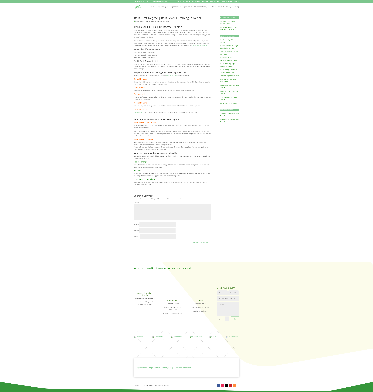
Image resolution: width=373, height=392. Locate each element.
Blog (223, 1)
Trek (177, 1)
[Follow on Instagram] (222, 385)
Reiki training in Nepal (200, 45)
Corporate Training (231, 1)
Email (136, 230)
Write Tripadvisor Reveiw (145, 294)
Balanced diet (138, 112)
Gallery (228, 7)
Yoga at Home (141, 368)
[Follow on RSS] (234, 385)
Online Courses (217, 7)
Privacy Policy (167, 368)
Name (136, 224)
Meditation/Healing (200, 7)
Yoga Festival (154, 368)
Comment (138, 202)
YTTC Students (195, 1)
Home (153, 7)
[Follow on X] (226, 385)
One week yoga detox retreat (229, 76)
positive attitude (171, 75)
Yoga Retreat (175, 7)
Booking (236, 7)
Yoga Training (161, 7)
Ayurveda (187, 7)
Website (136, 236)
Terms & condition (183, 368)
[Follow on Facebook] (218, 385)
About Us (185, 1)
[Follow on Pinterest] (230, 385)
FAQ (211, 1)
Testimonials (205, 1)
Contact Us (217, 1)
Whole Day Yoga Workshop (228, 103)
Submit (235, 319)
